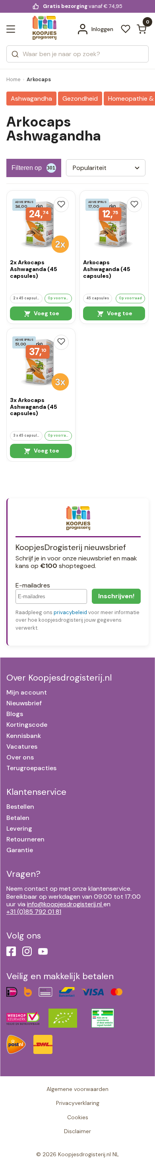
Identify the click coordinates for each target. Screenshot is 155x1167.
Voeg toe (46, 313)
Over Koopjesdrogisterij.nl (59, 677)
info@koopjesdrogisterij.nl (64, 904)
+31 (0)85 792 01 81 (33, 911)
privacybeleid (70, 612)
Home (13, 79)
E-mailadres (32, 585)
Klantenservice (36, 792)
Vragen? (23, 874)
